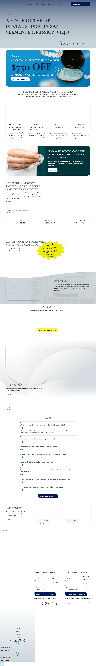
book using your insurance (47, 330)
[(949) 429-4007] (35, 576)
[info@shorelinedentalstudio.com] (66, 581)
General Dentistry (21, 221)
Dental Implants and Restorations (37, 127)
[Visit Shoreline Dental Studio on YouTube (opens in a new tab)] (47, 603)
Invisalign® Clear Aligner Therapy (15, 127)
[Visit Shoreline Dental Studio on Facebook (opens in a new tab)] (42, 603)
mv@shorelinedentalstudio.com (41, 583)
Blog (77, 598)
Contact (59, 4)
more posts (8, 519)
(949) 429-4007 (63, 45)
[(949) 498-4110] (66, 576)
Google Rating (10, 15)
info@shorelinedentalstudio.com (72, 583)
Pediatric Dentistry (50, 221)
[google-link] (19, 15)
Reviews (43, 4)
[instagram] (19, 640)
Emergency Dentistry (79, 221)
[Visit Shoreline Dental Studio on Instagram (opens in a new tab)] (51, 603)
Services (29, 4)
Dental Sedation (59, 126)
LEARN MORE (8, 201)
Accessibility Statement (69, 603)
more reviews (9, 394)
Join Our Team (85, 598)
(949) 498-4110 (77, 45)
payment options (68, 598)
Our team (36, 4)
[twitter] (24, 640)
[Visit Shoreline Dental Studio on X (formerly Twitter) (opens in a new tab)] (56, 603)
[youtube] (15, 640)
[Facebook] (11, 640)
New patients (51, 4)
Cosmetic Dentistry (80, 126)
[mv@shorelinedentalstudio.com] (35, 581)
